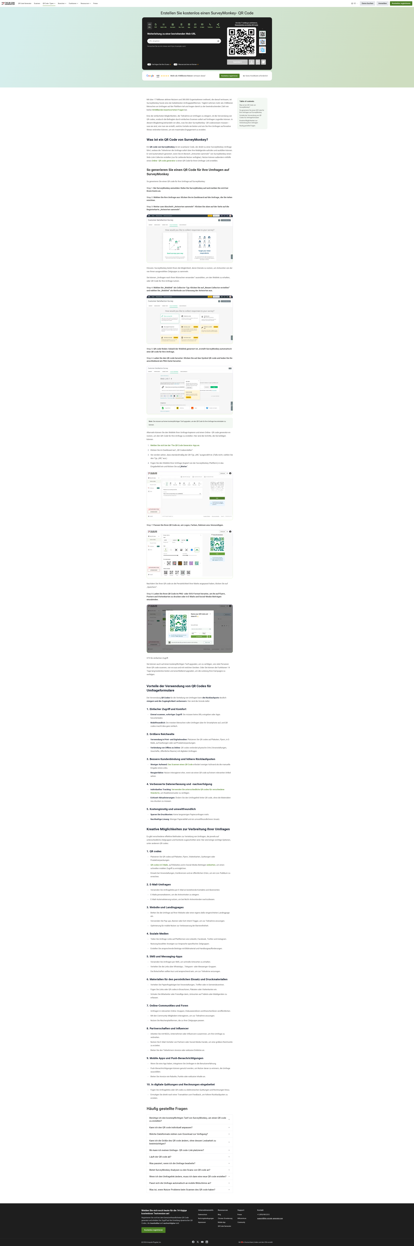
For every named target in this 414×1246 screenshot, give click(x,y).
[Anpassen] (263, 62)
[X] (198, 1242)
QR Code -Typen (48, 3)
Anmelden (382, 3)
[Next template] (262, 54)
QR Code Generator (24, 3)
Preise (95, 3)
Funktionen (72, 3)
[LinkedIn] (207, 1242)
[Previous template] (262, 28)
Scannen (37, 3)
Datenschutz (202, 1214)
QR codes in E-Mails (159, 865)
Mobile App (221, 1222)
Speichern (237, 62)
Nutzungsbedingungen (206, 1218)
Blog (219, 1214)
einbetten (211, 865)
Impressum (202, 1222)
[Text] (258, 62)
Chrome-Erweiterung (225, 1218)
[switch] (149, 64)
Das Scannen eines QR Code (180, 764)
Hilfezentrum (242, 1218)
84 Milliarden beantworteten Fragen (168, 110)
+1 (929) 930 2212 (263, 1214)
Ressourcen (85, 3)
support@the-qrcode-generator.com (270, 1218)
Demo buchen (367, 3)
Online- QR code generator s (164, 161)
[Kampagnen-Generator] (218, 41)
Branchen (61, 3)
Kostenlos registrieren (401, 3)
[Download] (252, 62)
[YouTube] (202, 1242)
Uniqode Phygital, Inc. (154, 1242)
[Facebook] (193, 1242)
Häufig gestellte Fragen (247, 126)
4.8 (158, 76)
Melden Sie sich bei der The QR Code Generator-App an (175, 445)
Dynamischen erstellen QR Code (246, 25)
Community (241, 1222)
